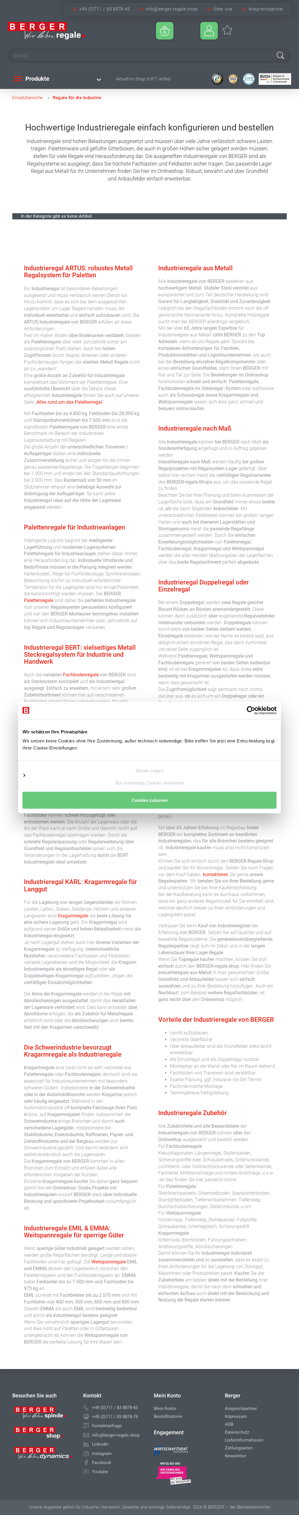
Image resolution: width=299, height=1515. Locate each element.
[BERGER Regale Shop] (53, 30)
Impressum (236, 1416)
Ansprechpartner (266, 9)
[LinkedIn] (86, 1444)
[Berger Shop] (43, 1434)
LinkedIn (100, 1444)
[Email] (86, 1435)
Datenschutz (237, 1432)
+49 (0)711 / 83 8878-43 (104, 9)
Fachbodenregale (81, 674)
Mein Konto (165, 1408)
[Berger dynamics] (43, 1455)
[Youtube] (86, 1472)
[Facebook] (86, 1463)
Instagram (102, 1453)
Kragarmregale (73, 916)
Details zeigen (149, 770)
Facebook (101, 1462)
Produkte (36, 78)
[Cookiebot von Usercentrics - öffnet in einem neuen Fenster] (251, 710)
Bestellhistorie (168, 1416)
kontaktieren (216, 874)
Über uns (222, 9)
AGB (229, 1424)
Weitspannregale (109, 1262)
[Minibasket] (164, 30)
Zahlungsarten (239, 1448)
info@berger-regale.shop (171, 9)
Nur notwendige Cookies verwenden (149, 782)
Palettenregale (39, 600)
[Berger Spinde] (43, 1414)
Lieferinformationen (244, 1440)
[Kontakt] (86, 1426)
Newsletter (235, 1456)
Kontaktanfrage (107, 1425)
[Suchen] (280, 55)
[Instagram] (86, 1453)
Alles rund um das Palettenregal (69, 402)
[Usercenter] (209, 30)
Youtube (100, 1471)
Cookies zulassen (150, 800)
